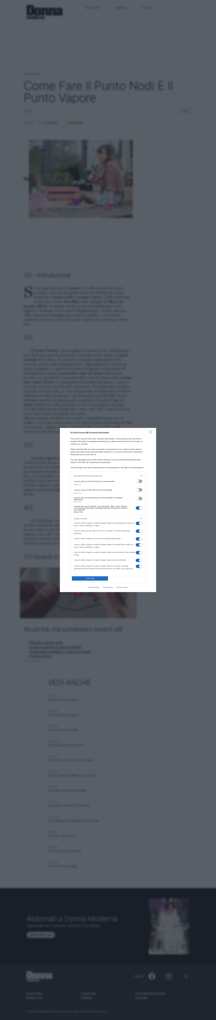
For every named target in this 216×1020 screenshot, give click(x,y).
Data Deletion (93, 587)
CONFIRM (90, 578)
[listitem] (108, 475)
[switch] (139, 481)
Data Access (108, 587)
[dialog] (108, 510)
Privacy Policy (122, 587)
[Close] (151, 432)
